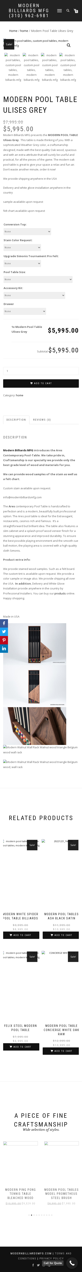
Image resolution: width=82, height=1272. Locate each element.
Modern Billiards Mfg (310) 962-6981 (29, 10)
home (24, 31)
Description (16, 419)
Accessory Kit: (13, 288)
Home (13, 31)
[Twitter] (4, 632)
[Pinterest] (4, 640)
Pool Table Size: (15, 272)
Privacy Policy (52, 1258)
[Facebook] (4, 623)
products (60, 593)
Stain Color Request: (18, 240)
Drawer (9, 304)
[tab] (16, 420)
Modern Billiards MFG (18, 450)
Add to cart (43, 383)
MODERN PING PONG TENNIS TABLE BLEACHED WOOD (20, 1194)
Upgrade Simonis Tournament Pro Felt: (31, 256)
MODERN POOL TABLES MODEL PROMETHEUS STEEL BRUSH (61, 1194)
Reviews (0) (42, 419)
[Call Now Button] (72, 1263)
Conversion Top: (15, 224)
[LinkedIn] (4, 648)
